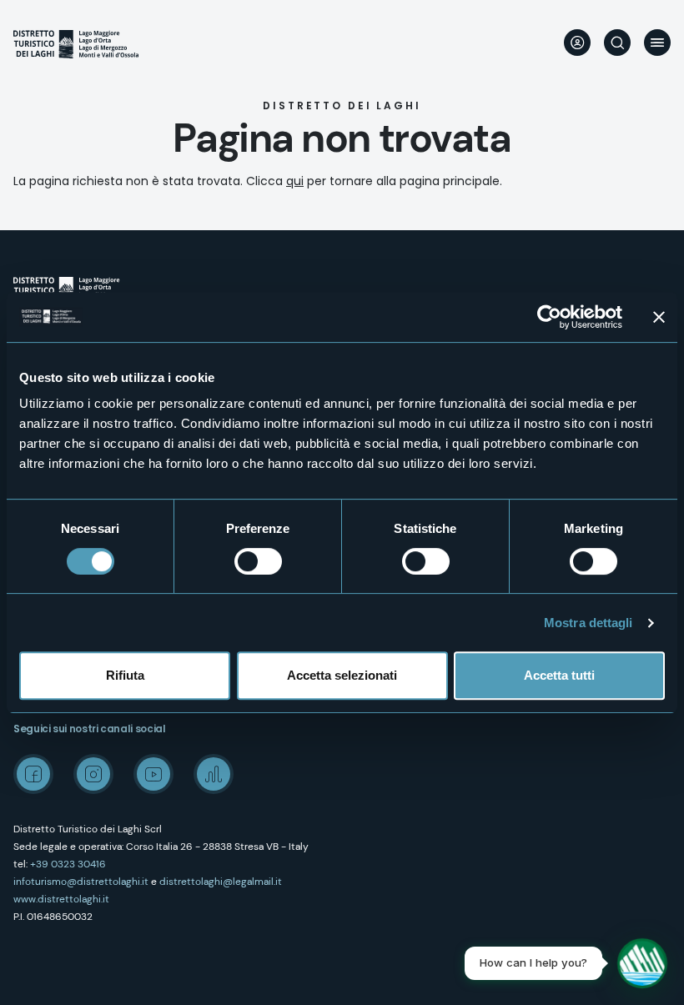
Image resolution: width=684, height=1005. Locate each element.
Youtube (153, 774)
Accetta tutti (559, 675)
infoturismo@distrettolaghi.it (80, 881)
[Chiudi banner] (659, 317)
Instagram (93, 774)
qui (295, 181)
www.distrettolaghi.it (61, 899)
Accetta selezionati (342, 675)
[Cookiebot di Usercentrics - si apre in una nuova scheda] (549, 316)
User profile (577, 42)
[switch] (258, 561)
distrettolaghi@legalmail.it (220, 881)
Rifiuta (125, 675)
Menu (657, 42)
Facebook (33, 774)
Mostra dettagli (588, 623)
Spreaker (214, 774)
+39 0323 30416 (68, 864)
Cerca (617, 42)
